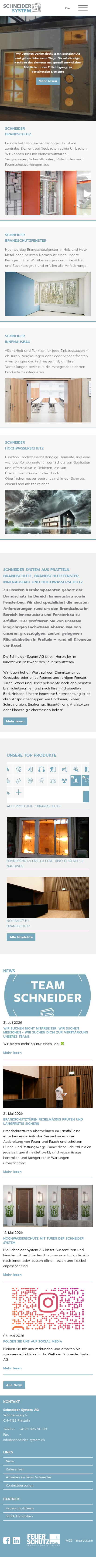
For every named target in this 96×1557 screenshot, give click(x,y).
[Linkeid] (16, 1540)
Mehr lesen (48, 81)
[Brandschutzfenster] (48, 294)
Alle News (14, 1385)
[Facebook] (6, 1540)
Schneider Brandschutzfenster (25, 237)
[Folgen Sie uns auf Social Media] (48, 1309)
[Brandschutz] (48, 193)
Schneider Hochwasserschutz (24, 445)
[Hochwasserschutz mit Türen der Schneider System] (48, 1206)
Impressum (84, 1540)
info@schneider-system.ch (24, 1439)
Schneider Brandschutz (18, 131)
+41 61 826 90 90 (33, 1429)
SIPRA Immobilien (19, 1516)
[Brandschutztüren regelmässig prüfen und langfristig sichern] (48, 1087)
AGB (69, 1540)
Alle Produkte (21, 937)
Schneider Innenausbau (17, 338)
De (67, 8)
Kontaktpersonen (20, 1485)
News (10, 1461)
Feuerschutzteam (20, 1508)
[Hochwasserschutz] (48, 512)
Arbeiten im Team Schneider (28, 1477)
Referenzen (15, 1469)
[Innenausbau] (48, 400)
